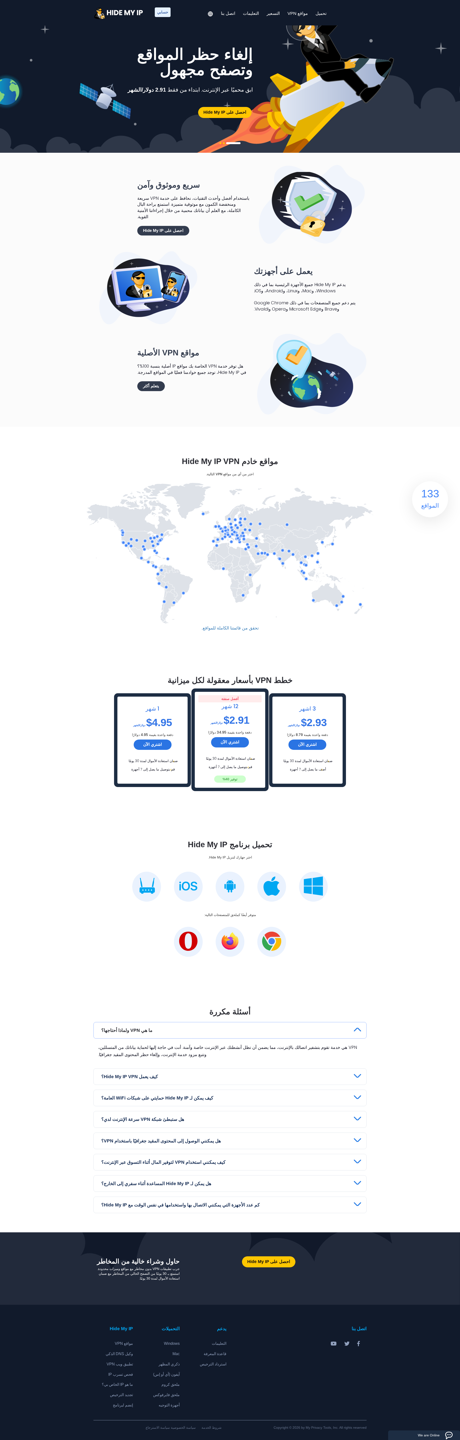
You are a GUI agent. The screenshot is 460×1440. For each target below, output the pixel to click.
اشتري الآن (152, 744)
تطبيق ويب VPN (120, 1364)
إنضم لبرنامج (123, 1405)
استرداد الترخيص (213, 1364)
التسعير (273, 13)
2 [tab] (224, 143)
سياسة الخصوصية (183, 1427)
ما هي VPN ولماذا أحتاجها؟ (126, 1030)
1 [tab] (233, 143)
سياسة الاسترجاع (158, 1427)
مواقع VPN (298, 13)
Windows (172, 1343)
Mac (176, 1354)
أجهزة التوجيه (169, 1405)
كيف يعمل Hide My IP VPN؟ (129, 1076)
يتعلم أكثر (151, 386)
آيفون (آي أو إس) (166, 1374)
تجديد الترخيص (121, 1395)
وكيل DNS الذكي (119, 1354)
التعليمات (251, 13)
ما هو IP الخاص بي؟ (117, 1384)
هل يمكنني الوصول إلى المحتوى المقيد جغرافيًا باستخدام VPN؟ (161, 1140)
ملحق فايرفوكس (166, 1395)
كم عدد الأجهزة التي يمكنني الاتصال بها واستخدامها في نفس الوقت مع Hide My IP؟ (180, 1204)
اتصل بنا (228, 13)
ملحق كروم (170, 1384)
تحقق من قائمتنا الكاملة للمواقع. (230, 628)
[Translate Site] (210, 14)
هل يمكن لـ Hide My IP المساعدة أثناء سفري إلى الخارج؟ (156, 1183)
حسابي (162, 12)
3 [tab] (220, 143)
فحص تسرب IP (120, 1374)
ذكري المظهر (169, 1364)
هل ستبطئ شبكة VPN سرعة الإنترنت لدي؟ (142, 1119)
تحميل (321, 13)
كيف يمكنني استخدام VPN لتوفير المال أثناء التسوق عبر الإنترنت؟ (163, 1162)
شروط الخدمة (211, 1427)
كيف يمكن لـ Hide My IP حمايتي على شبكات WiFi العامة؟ (157, 1097)
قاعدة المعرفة (215, 1354)
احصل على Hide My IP (224, 112)
